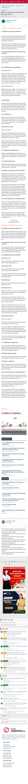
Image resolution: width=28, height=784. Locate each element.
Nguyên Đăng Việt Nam (7, 462)
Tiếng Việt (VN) (5, 719)
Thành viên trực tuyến (7, 620)
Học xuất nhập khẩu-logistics (9, 696)
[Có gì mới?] (23, 1)
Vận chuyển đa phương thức (9, 636)
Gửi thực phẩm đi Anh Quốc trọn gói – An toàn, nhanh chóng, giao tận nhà (15, 632)
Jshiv (4, 513)
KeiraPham (5, 496)
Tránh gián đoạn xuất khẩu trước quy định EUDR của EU (13, 454)
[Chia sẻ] (24, 26)
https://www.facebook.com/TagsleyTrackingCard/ (13, 510)
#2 (26, 526)
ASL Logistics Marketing (7, 445)
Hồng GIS (5, 456)
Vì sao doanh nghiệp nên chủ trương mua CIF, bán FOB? (13, 443)
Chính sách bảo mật (7, 758)
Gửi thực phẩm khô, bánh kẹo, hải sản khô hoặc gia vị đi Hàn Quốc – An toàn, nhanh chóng (15, 639)
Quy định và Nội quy (9, 721)
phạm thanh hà (6, 466)
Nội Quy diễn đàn (7, 753)
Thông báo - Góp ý (7, 754)
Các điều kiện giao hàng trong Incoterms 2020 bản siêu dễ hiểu (12, 460)
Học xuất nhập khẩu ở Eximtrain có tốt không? (15, 703)
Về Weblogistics (6, 745)
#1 (26, 25)
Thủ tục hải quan (6, 683)
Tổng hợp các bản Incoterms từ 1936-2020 (13, 465)
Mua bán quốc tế (7, 689)
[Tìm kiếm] (26, 1)
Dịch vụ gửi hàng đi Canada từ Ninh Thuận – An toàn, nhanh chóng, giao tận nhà (14, 668)
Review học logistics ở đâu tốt (10, 698)
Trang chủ (3, 722)
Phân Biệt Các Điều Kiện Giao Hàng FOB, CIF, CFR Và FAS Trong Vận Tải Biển (13, 449)
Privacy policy (19, 721)
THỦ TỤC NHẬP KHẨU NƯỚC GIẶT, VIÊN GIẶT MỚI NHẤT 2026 (13, 494)
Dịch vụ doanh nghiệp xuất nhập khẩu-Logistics (13, 650)
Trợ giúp (24, 721)
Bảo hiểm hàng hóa (7, 665)
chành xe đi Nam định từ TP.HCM (10, 488)
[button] (2, 1)
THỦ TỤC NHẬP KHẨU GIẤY (9, 504)
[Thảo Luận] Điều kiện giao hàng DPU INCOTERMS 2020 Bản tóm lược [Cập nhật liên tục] (13, 472)
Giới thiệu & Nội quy (7, 756)
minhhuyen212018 (6, 16)
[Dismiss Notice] (25, 5)
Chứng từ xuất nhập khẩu (9, 763)
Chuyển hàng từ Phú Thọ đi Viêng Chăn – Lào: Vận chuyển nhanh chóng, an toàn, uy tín (15, 654)
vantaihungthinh (6, 489)
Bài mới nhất (4, 629)
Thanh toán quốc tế (7, 766)
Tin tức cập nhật (6, 748)
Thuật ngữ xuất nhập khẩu (9, 746)
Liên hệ (2, 721)
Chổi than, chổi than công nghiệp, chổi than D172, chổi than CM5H (14, 661)
